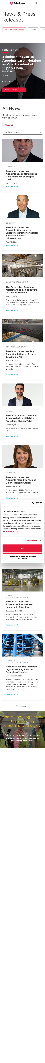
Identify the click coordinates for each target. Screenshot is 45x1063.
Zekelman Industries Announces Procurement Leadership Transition (19, 604)
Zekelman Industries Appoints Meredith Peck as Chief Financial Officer (21, 480)
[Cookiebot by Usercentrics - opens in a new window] (32, 503)
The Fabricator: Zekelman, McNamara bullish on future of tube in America (21, 290)
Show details (32, 540)
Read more (10, 186)
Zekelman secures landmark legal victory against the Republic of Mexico (22, 669)
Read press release (15, 90)
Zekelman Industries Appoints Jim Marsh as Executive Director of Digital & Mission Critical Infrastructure (22, 233)
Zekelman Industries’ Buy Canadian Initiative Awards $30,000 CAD (21, 354)
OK (22, 548)
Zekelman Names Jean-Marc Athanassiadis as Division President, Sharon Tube (22, 418)
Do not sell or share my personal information (22, 557)
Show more (21, 706)
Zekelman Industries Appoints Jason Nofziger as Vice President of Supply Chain (21, 62)
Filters (7, 125)
